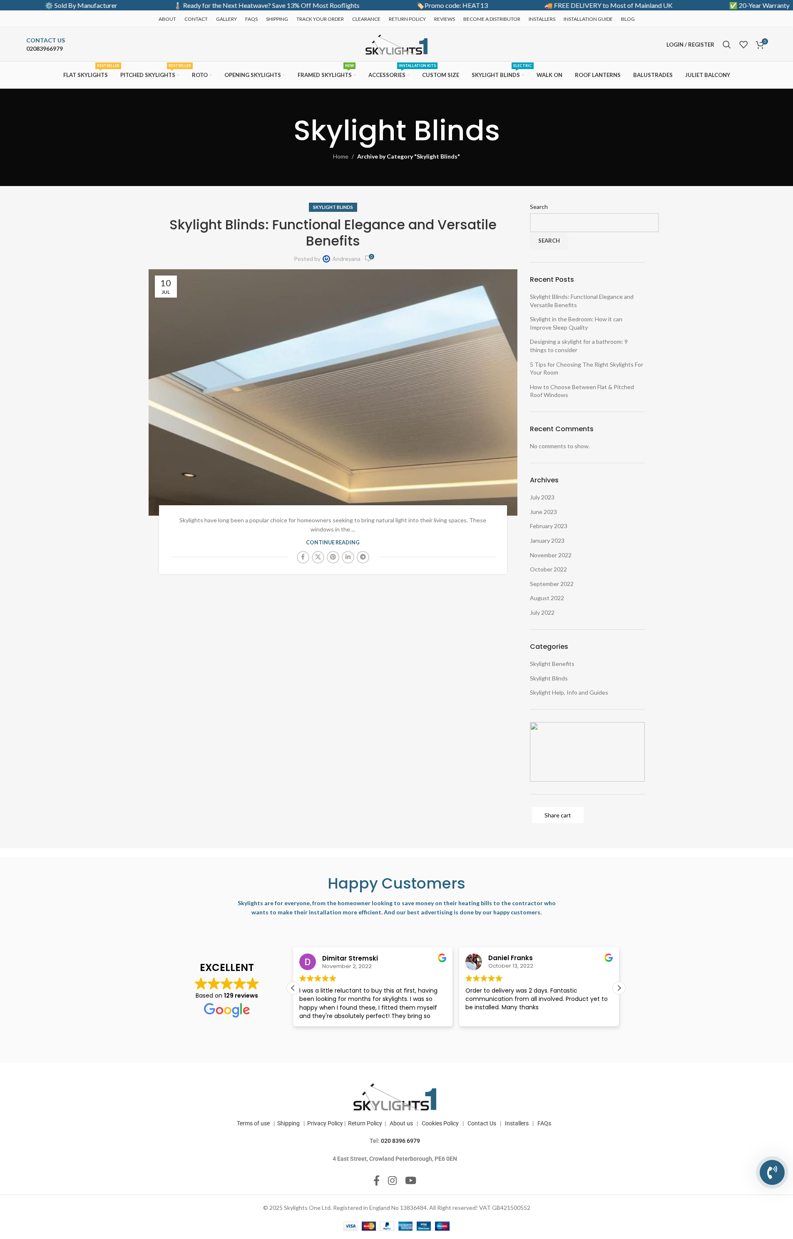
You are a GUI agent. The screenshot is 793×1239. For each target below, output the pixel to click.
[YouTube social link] (410, 1181)
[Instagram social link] (392, 1181)
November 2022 (551, 555)
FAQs (544, 1123)
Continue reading (333, 542)
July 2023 (542, 497)
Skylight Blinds (333, 207)
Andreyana (346, 258)
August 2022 (547, 597)
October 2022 (548, 569)
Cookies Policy (440, 1123)
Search (539, 206)
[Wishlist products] (743, 44)
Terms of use (253, 1123)
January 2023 (547, 540)
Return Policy (365, 1123)
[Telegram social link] (363, 557)
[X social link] (318, 557)
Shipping (287, 1123)
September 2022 (552, 583)
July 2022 (542, 612)
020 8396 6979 (400, 1140)
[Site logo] (396, 43)
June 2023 (543, 511)
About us (401, 1123)
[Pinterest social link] (333, 557)
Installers (517, 1123)
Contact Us (481, 1123)
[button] (619, 988)
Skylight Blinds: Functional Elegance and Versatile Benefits (333, 232)
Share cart (557, 815)
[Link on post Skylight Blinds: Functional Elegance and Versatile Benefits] (333, 392)
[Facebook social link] (303, 557)
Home (340, 156)
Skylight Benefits (552, 663)
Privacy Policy (325, 1123)
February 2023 (548, 525)
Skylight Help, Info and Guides (569, 692)
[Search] (726, 44)
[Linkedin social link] (348, 557)
